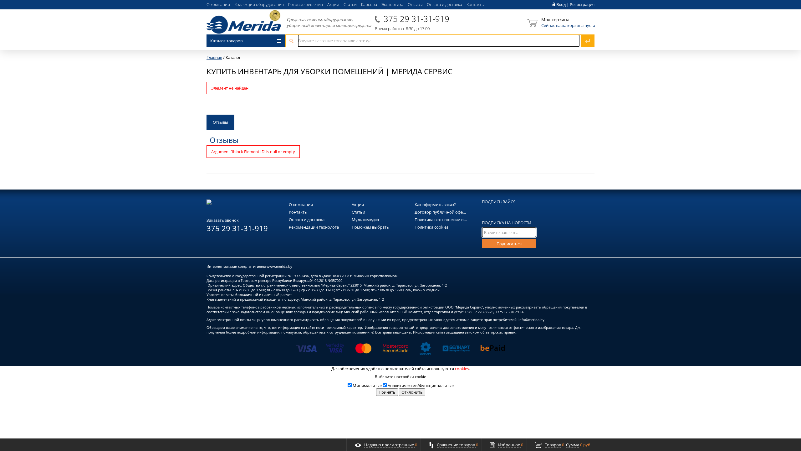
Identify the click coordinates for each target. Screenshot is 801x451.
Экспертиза (392, 4)
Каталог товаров (226, 41)
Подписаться (509, 243)
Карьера (369, 4)
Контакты (475, 4)
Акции (333, 4)
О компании (218, 4)
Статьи (350, 4)
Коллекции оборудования (259, 4)
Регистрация (582, 4)
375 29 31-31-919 (416, 18)
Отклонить (412, 392)
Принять (387, 392)
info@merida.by (531, 319)
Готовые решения (305, 4)
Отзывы (415, 4)
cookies (462, 368)
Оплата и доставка (444, 4)
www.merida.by (279, 266)
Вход (561, 4)
